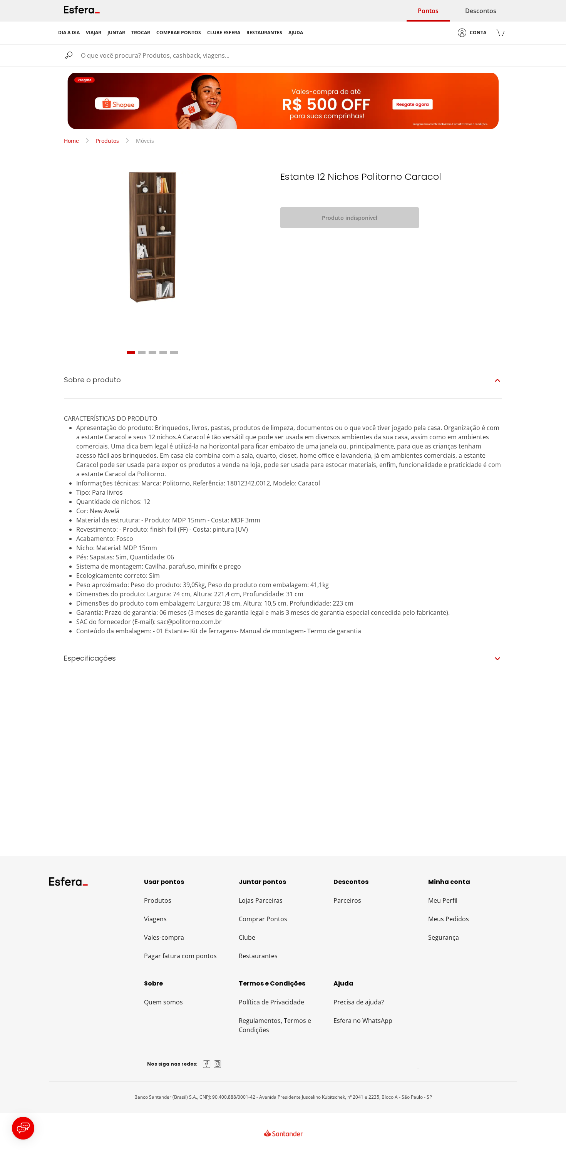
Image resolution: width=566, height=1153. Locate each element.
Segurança (443, 937)
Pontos (428, 11)
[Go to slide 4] (163, 352)
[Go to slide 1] (131, 352)
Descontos (480, 11)
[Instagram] (217, 1064)
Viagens (155, 919)
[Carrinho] (500, 32)
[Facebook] (206, 1064)
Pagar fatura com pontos (180, 956)
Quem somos (163, 1002)
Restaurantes (258, 956)
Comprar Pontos (263, 919)
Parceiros (347, 900)
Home (71, 140)
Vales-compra (164, 937)
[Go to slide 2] (142, 352)
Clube (247, 937)
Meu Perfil (442, 900)
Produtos (107, 140)
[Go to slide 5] (174, 352)
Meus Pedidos (448, 919)
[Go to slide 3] (152, 352)
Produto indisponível (349, 217)
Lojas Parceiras (261, 900)
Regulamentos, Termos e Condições (275, 1025)
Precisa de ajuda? (358, 1002)
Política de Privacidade (271, 1002)
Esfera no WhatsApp (362, 1020)
